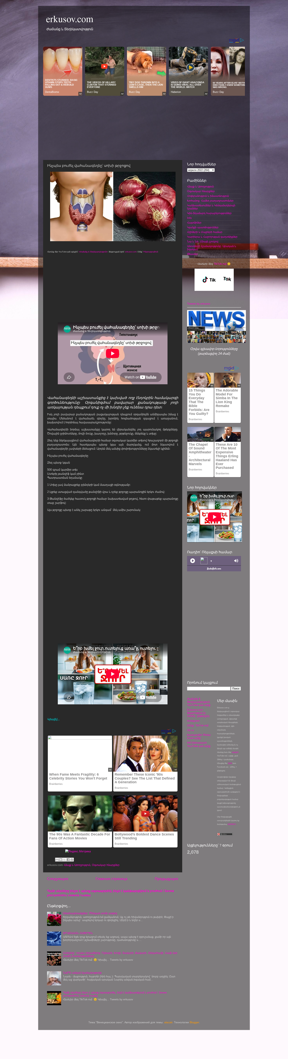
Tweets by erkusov (198, 303)
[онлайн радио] (214, 569)
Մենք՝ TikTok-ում (197, 725)
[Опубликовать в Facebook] (68, 860)
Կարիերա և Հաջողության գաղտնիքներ (212, 236)
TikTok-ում (220, 263)
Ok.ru (190, 730)
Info (189, 217)
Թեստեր (192, 254)
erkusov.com (69, 18)
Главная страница (112, 879)
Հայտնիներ (194, 222)
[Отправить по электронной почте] (57, 860)
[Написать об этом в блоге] (61, 860)
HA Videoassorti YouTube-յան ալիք (198, 744)
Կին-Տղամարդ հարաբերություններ (209, 213)
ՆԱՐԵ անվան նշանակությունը (82, 972)
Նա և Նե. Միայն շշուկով (202, 241)
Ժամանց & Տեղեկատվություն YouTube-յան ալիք (198, 702)
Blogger (194, 1022)
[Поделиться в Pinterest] (72, 860)
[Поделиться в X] (64, 860)
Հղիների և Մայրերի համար (204, 232)
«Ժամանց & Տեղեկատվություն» (93, 252)
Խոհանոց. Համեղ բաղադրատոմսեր (210, 200)
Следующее (57, 879)
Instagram (193, 720)
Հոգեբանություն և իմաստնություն (208, 195)
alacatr (168, 1022)
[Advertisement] (144, 126)
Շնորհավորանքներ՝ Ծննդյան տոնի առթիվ (90, 913)
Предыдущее (166, 879)
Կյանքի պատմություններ (202, 227)
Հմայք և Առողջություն (77, 865)
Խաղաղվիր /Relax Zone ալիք (199, 736)
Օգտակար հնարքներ (106, 865)
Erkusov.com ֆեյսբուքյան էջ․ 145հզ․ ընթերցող (198, 713)
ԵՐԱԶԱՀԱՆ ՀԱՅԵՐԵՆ (78, 933)
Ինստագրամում (150, 252)
